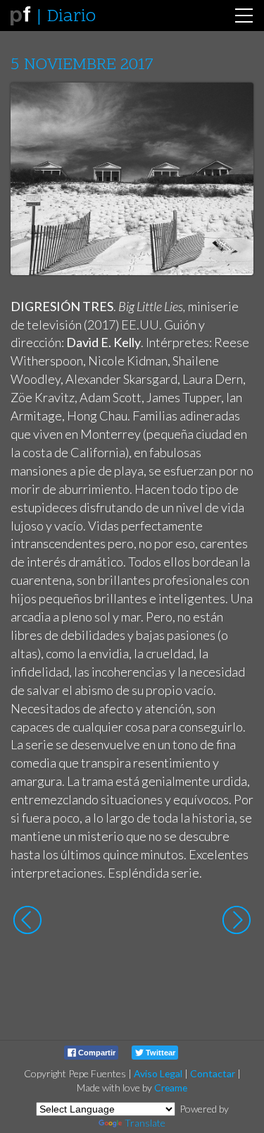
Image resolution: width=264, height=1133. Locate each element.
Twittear (159, 1052)
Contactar (212, 1073)
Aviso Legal (158, 1073)
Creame (170, 1087)
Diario (71, 17)
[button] (232, 106)
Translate (145, 1123)
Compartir (95, 1052)
